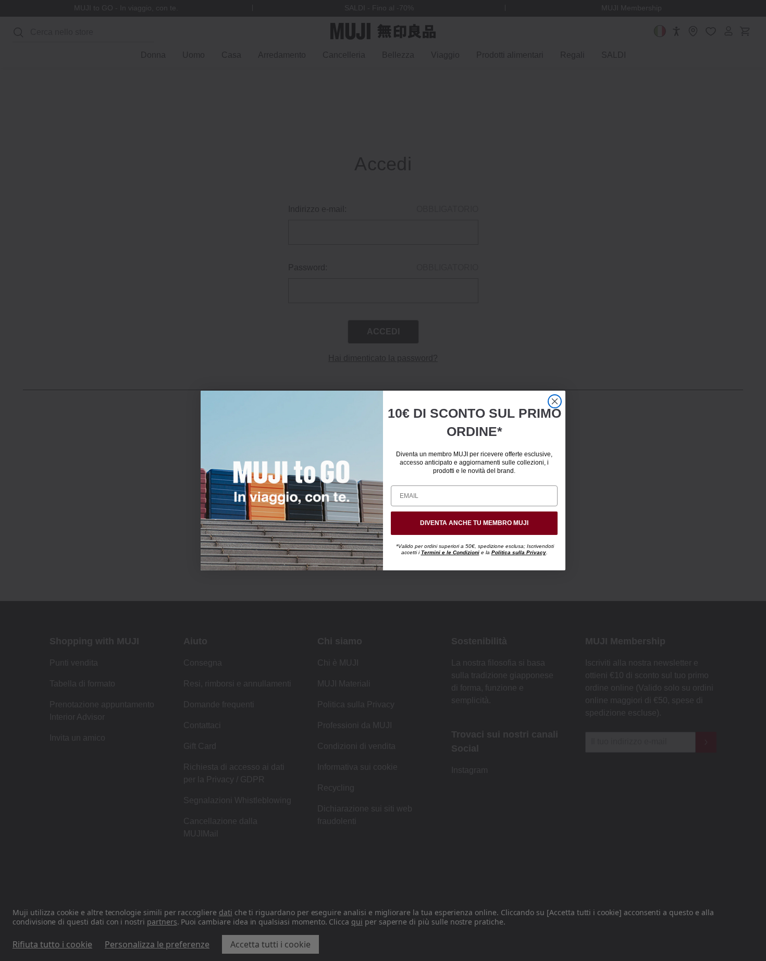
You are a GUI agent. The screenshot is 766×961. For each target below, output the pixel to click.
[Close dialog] (554, 401)
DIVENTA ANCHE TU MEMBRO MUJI (474, 523)
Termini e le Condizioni (450, 552)
